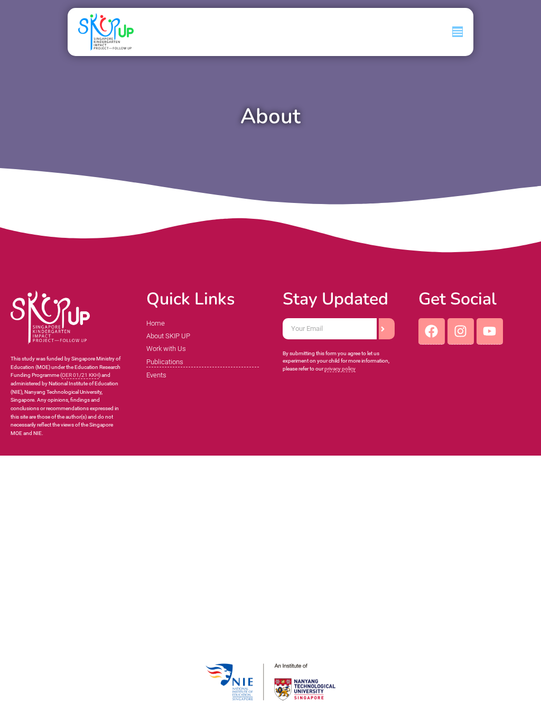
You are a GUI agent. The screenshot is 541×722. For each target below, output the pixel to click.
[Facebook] (431, 331)
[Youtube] (490, 331)
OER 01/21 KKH (80, 375)
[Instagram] (460, 331)
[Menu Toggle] (457, 31)
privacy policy (340, 369)
